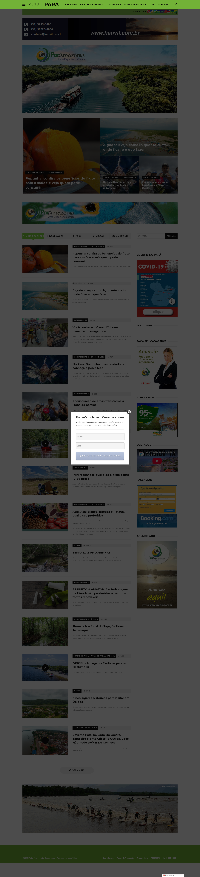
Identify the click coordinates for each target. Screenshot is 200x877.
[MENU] (23, 4)
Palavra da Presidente (93, 4)
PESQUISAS (115, 4)
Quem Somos (70, 4)
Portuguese (169, 875)
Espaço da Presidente (136, 4)
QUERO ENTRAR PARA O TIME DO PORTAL (100, 456)
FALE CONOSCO (160, 4)
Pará (51, 4)
